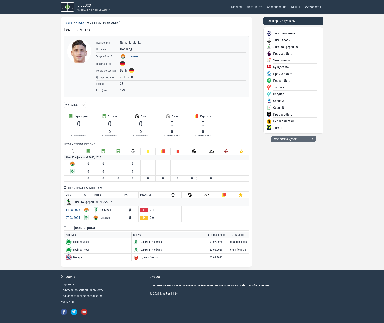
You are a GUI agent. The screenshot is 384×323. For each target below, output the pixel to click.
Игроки (80, 22)
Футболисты (313, 7)
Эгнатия (133, 56)
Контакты (67, 301)
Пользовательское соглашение (82, 296)
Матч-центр (254, 7)
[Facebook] (64, 312)
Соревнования (276, 7)
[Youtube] (84, 312)
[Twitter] (74, 312)
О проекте (67, 284)
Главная (236, 7)
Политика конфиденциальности (82, 290)
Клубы (295, 7)
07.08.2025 (73, 218)
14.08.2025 (73, 210)
